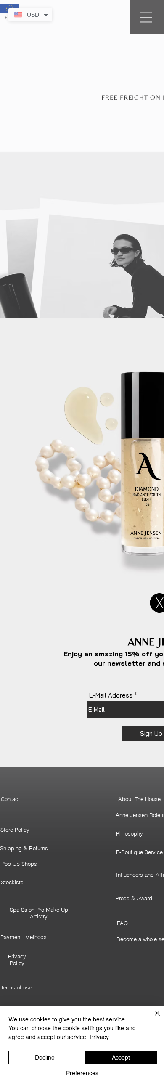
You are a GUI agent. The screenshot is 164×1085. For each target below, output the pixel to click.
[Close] (152, 1018)
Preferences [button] (82, 1073)
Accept (121, 1057)
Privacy (99, 1036)
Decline (45, 1057)
